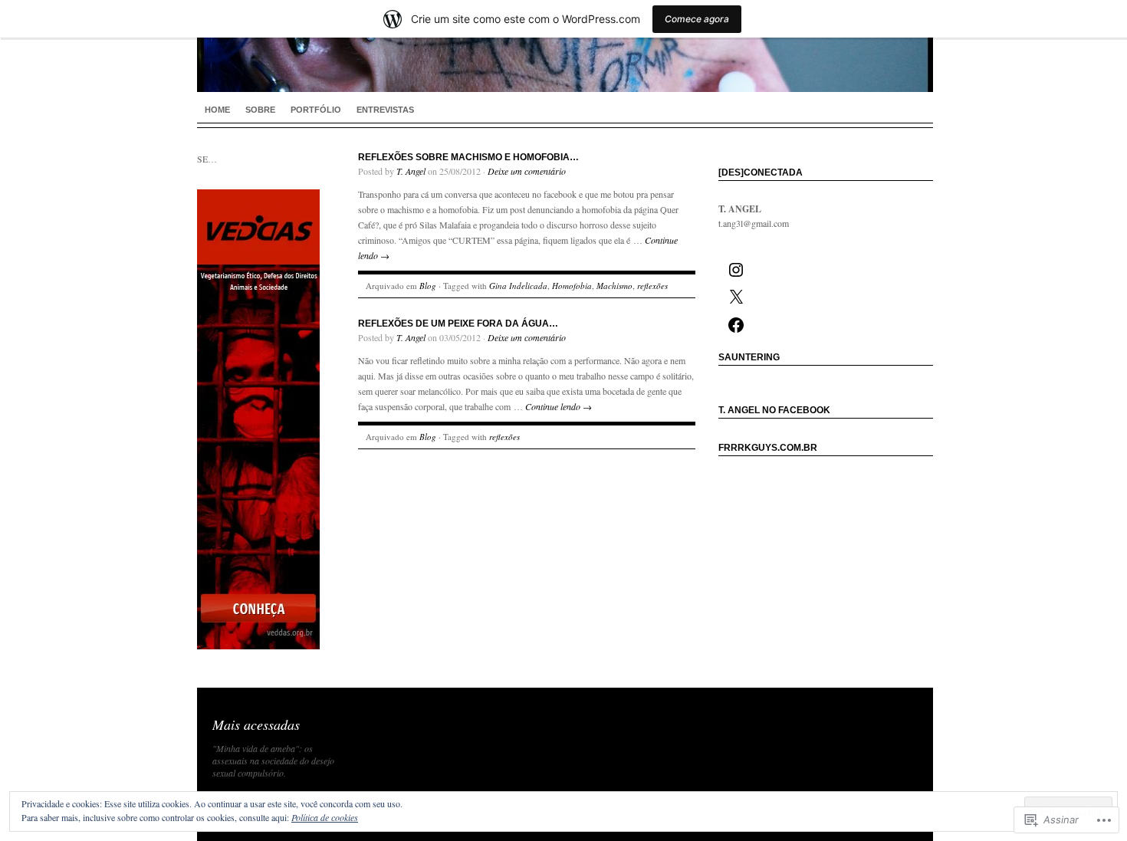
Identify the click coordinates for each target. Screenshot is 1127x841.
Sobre (260, 109)
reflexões (652, 285)
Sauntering (749, 357)
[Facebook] (734, 325)
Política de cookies (324, 817)
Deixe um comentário (527, 171)
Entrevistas (385, 109)
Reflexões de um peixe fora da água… (458, 323)
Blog (427, 285)
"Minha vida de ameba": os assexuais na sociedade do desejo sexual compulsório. (273, 760)
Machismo (614, 285)
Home (217, 109)
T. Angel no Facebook (774, 410)
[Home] (565, 46)
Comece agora (697, 19)
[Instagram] (734, 270)
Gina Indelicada (518, 285)
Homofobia (572, 285)
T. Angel (411, 171)
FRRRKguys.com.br (767, 447)
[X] (734, 297)
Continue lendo (558, 406)
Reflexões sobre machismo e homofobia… (468, 157)
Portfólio (316, 109)
